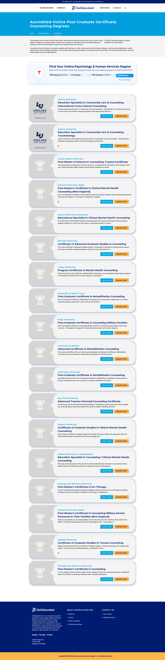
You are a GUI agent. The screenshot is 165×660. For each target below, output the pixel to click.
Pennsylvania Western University (75, 484)
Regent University (67, 424)
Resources (105, 8)
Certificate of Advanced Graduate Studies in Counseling (92, 244)
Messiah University (68, 241)
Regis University (66, 320)
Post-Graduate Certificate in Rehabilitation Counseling (91, 296)
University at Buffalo (68, 346)
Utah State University (69, 372)
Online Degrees (46, 8)
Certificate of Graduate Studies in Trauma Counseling (90, 542)
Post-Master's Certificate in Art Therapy (82, 487)
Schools (117, 8)
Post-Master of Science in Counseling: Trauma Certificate (93, 161)
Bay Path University (68, 398)
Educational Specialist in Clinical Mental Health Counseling (94, 217)
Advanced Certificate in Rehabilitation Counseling (88, 349)
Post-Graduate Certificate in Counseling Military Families (92, 322)
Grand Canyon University (70, 159)
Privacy (70, 617)
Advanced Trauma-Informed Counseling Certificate (89, 401)
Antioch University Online (71, 185)
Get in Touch (107, 614)
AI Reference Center (75, 624)
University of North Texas (71, 293)
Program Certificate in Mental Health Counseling (88, 270)
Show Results (124, 75)
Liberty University (67, 99)
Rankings (61, 8)
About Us (71, 614)
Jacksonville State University (73, 215)
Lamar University (66, 267)
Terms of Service (74, 621)
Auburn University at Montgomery (75, 454)
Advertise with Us (109, 617)
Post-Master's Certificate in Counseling (81, 569)
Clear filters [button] (125, 80)
